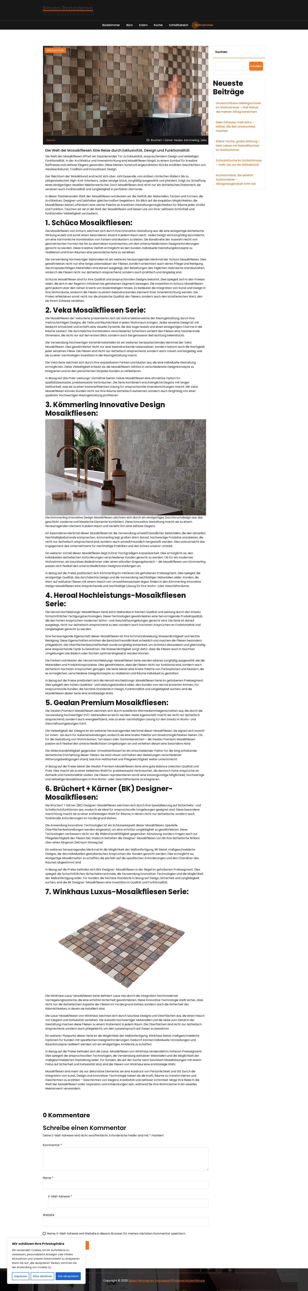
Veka (204, 140)
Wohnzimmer (55, 50)
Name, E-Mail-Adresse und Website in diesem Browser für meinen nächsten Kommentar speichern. (116, 1233)
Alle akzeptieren (68, 1276)
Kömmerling (191, 140)
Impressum (163, 1281)
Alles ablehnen (42, 1276)
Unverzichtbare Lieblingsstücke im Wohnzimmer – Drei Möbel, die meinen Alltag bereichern (238, 107)
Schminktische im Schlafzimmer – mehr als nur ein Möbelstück (239, 162)
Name (48, 1178)
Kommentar (52, 1145)
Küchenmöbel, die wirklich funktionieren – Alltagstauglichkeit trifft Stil (236, 179)
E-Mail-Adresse (60, 1196)
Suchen (221, 52)
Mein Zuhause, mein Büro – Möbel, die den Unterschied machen (235, 126)
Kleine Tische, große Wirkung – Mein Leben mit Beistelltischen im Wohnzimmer (238, 145)
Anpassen (20, 1276)
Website (48, 1215)
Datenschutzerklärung (189, 1281)
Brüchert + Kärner (162, 140)
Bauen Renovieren (141, 1281)
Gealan (178, 140)
